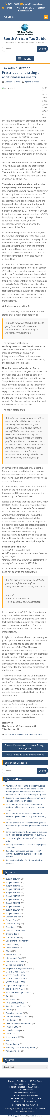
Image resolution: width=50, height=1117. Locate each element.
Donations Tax (12, 937)
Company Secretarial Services (25, 1095)
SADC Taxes (33, 1087)
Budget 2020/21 (13, 903)
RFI (39, 1098)
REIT (8, 996)
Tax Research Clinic (18, 1098)
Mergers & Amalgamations (18, 968)
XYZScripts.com (36, 1116)
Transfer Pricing (13, 1030)
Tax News (21, 1081)
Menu (27, 58)
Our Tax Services (25, 1090)
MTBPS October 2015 (15, 978)
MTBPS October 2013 (15, 971)
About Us (18, 1101)
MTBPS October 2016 (15, 982)
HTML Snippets (13, 1116)
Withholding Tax (13, 1051)
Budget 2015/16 (13, 885)
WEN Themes (28, 1111)
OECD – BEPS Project (15, 989)
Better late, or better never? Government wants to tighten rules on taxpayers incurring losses (26, 807)
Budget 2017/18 (13, 892)
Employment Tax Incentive (17, 940)
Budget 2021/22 (13, 906)
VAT (7, 1040)
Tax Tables (31, 1084)
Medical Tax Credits (14, 965)
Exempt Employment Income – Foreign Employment (25, 747)
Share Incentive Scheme (16, 1006)
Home (11, 1081)
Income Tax (11, 954)
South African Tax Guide (25, 38)
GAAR (8, 951)
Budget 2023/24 (13, 909)
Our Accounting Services (25, 1093)
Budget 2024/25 (13, 913)
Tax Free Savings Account (17, 1016)
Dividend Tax (11, 934)
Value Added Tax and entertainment (25, 754)
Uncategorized (12, 1037)
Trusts (8, 1033)
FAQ (32, 1098)
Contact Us (31, 1101)
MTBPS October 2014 (15, 975)
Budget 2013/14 (13, 879)
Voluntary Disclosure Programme (20, 1047)
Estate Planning (12, 944)
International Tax (13, 958)
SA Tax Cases (36, 1081)
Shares (9, 1009)
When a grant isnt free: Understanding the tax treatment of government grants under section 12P (27, 825)
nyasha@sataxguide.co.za (33, 4)
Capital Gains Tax (13, 916)
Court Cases (11, 927)
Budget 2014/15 (13, 882)
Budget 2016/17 (13, 889)
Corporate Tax (12, 923)
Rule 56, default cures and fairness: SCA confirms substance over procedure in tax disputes (24, 854)
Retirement (11, 999)
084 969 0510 (13, 4)
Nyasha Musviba (32, 81)
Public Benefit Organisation (18, 992)
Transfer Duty (12, 1026)
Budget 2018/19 (13, 896)
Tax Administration (33, 734)
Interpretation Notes (15, 961)
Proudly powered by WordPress (19, 1108)
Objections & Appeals (14, 734)
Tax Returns (11, 1020)
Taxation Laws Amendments (18, 1023)
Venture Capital (12, 1044)
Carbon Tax (11, 920)
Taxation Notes (18, 1087)
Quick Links (9, 17)
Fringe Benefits (12, 947)
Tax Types (18, 1084)
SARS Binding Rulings (15, 1002)
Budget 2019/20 (13, 899)
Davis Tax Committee (15, 930)
